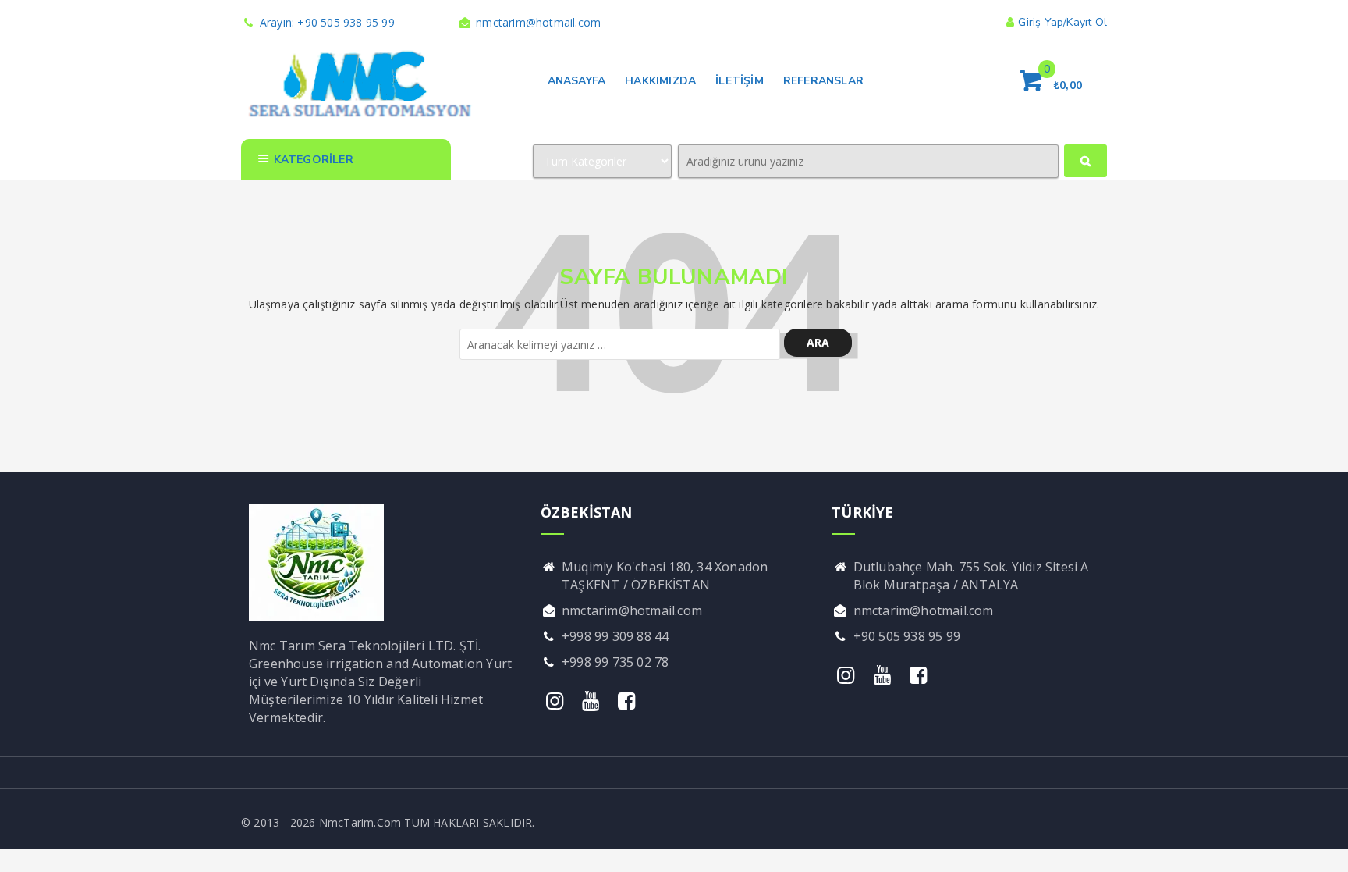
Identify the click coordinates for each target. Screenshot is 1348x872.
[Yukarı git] (1320, 844)
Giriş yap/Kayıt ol (1062, 22)
